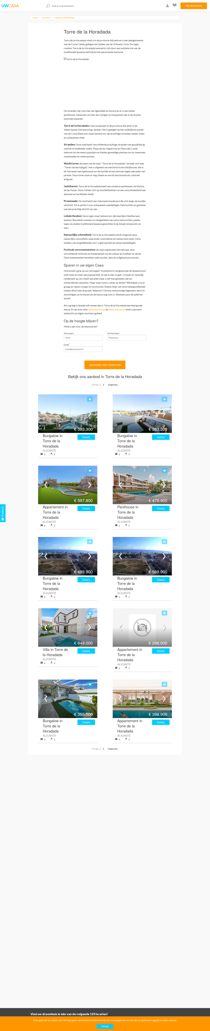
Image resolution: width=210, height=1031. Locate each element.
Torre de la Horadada (64, 18)
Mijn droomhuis (193, 5)
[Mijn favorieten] (175, 6)
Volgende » (113, 384)
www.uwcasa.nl (117, 309)
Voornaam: (69, 333)
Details (86, 437)
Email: (67, 344)
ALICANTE (46, 18)
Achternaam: (113, 333)
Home (35, 18)
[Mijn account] (168, 6)
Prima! (105, 1026)
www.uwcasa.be (96, 309)
